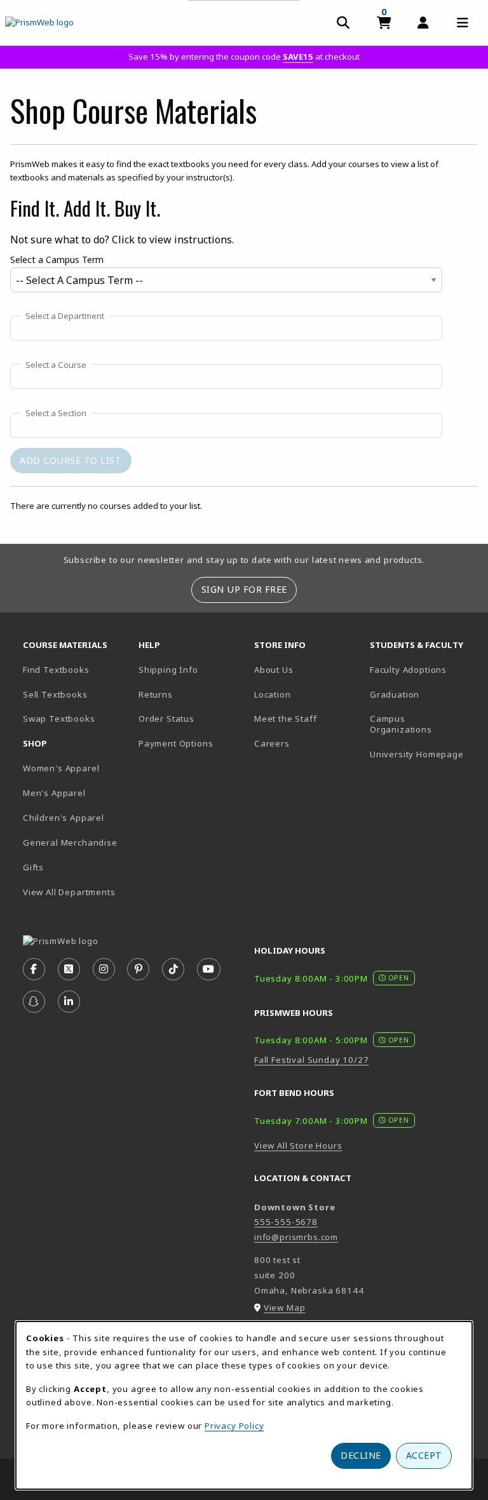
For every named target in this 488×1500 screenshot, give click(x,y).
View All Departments (69, 892)
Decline (361, 1455)
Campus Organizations (401, 724)
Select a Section (55, 414)
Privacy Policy (234, 1425)
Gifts (33, 867)
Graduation (394, 694)
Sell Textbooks (55, 694)
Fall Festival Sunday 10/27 (311, 1059)
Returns (156, 694)
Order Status (166, 718)
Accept (424, 1455)
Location (272, 694)
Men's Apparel (54, 793)
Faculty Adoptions (408, 669)
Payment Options (176, 743)
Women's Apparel (61, 768)
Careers (272, 743)
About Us (274, 669)
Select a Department (64, 316)
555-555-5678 (286, 1221)
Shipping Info (168, 669)
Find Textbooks (56, 669)
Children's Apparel (63, 817)
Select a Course (55, 365)
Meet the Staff (285, 718)
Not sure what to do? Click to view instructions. (122, 240)
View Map (285, 1307)
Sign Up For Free (244, 589)
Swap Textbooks (59, 718)
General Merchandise (70, 842)
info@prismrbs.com (296, 1237)
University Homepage (417, 754)
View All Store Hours (298, 1145)
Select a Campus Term (57, 259)
